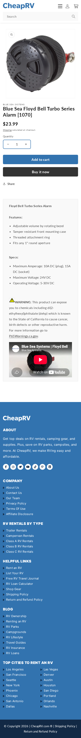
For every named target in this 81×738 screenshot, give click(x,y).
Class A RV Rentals (19, 541)
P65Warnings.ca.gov (23, 336)
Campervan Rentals (20, 536)
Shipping (7, 130)
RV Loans (12, 653)
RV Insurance (15, 648)
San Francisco (16, 674)
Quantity (8, 136)
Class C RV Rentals (19, 551)
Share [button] (11, 184)
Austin (48, 680)
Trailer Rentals (16, 530)
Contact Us (14, 493)
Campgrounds (16, 632)
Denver (49, 674)
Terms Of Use (16, 509)
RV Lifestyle (14, 637)
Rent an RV (14, 568)
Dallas (10, 706)
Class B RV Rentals (19, 546)
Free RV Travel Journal (22, 578)
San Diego (51, 690)
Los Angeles (15, 669)
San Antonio (14, 701)
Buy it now (40, 172)
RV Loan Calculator (19, 584)
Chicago (12, 696)
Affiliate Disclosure (19, 514)
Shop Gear (13, 589)
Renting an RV (16, 621)
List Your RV (14, 573)
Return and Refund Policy (24, 599)
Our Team (13, 498)
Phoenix (12, 690)
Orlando (49, 701)
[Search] (73, 16)
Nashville (50, 706)
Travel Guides (16, 642)
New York (13, 685)
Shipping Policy (17, 594)
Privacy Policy (16, 503)
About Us (12, 487)
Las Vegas (51, 669)
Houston (50, 685)
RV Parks (12, 626)
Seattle (11, 680)
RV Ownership (16, 616)
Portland (50, 696)
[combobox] (40, 16)
